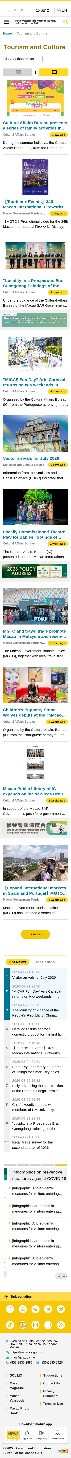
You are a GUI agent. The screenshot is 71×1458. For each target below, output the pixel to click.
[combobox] (23, 59)
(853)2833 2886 (21, 1362)
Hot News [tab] (17, 962)
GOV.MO (16, 1375)
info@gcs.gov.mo (23, 1357)
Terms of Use (53, 1403)
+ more (59, 1276)
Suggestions (52, 1375)
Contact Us (51, 1383)
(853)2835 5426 (51, 1362)
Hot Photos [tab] (45, 962)
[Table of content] (5, 22)
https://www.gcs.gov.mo (27, 1352)
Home (7, 33)
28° (45, 10)
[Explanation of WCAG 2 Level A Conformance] (62, 1450)
